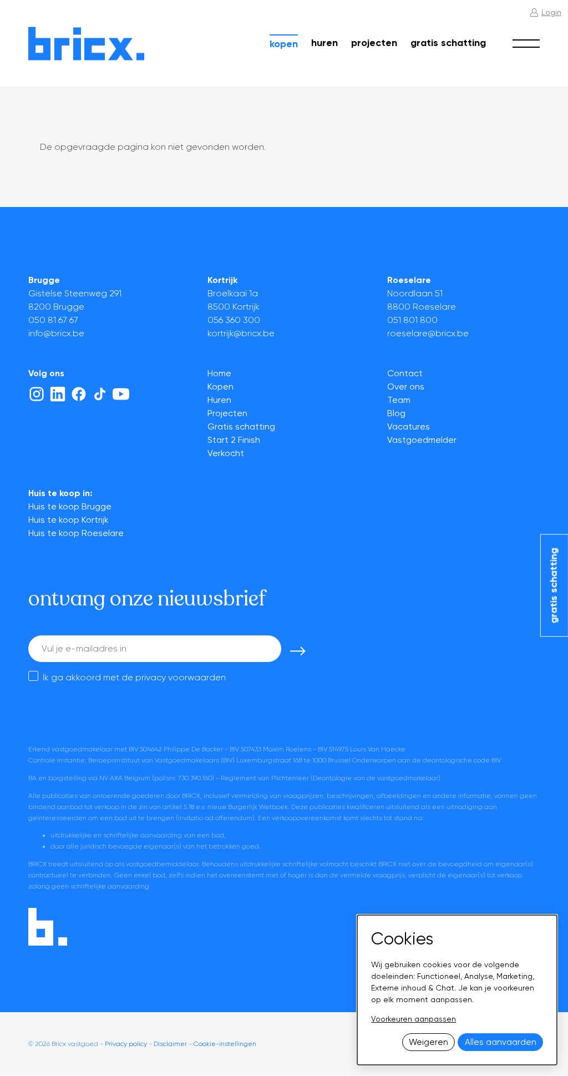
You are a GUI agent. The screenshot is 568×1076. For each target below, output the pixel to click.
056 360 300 (233, 320)
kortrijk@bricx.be (241, 333)
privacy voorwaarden (180, 677)
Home (219, 373)
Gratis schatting (448, 43)
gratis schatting (553, 585)
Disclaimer (170, 1044)
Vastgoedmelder (422, 440)
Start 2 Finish (233, 440)
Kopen (284, 44)
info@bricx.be (56, 333)
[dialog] (457, 990)
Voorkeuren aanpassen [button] (413, 1018)
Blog (396, 413)
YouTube (121, 394)
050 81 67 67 (53, 320)
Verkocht (225, 453)
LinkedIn (57, 394)
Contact (405, 373)
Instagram (36, 394)
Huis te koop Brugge (69, 506)
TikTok (100, 394)
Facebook (78, 394)
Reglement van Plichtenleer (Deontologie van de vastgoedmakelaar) (330, 778)
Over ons (405, 386)
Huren (324, 43)
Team (398, 400)
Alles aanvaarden (500, 1042)
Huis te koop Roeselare (76, 533)
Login (551, 12)
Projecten (374, 43)
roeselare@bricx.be (428, 333)
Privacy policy (126, 1044)
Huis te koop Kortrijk (68, 519)
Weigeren (428, 1042)
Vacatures (408, 426)
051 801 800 (412, 320)
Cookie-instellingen (225, 1044)
